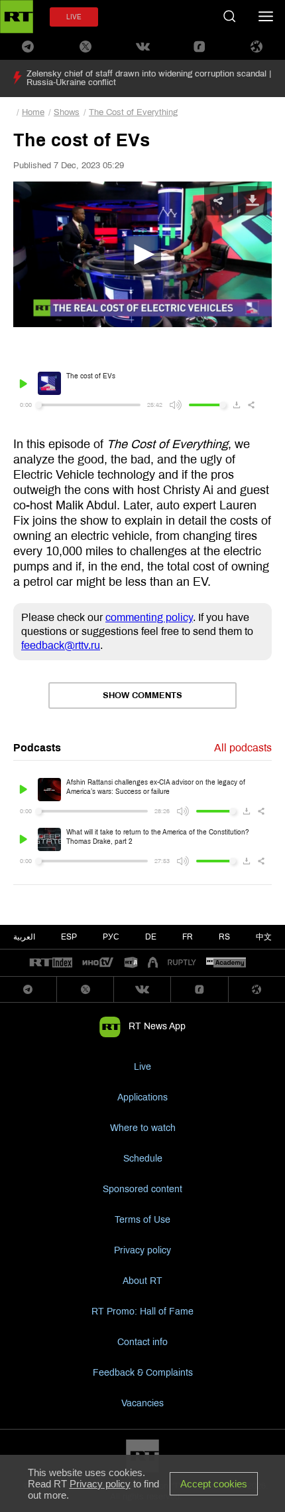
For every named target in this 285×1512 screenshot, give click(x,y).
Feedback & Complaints (143, 1373)
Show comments (142, 695)
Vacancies (142, 1403)
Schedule (142, 1159)
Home (33, 112)
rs (224, 937)
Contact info (142, 1342)
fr (187, 937)
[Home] (16, 16)
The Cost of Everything (133, 112)
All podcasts (243, 747)
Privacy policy (142, 1250)
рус (111, 937)
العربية (24, 937)
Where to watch (143, 1128)
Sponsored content (142, 1189)
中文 (264, 937)
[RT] (51, 963)
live (74, 17)
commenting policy (149, 617)
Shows (67, 112)
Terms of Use (142, 1220)
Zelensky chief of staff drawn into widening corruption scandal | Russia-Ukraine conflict (149, 78)
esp (69, 937)
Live (142, 1067)
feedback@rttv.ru (60, 645)
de (150, 937)
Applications (142, 1097)
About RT (142, 1281)
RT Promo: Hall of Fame (142, 1312)
